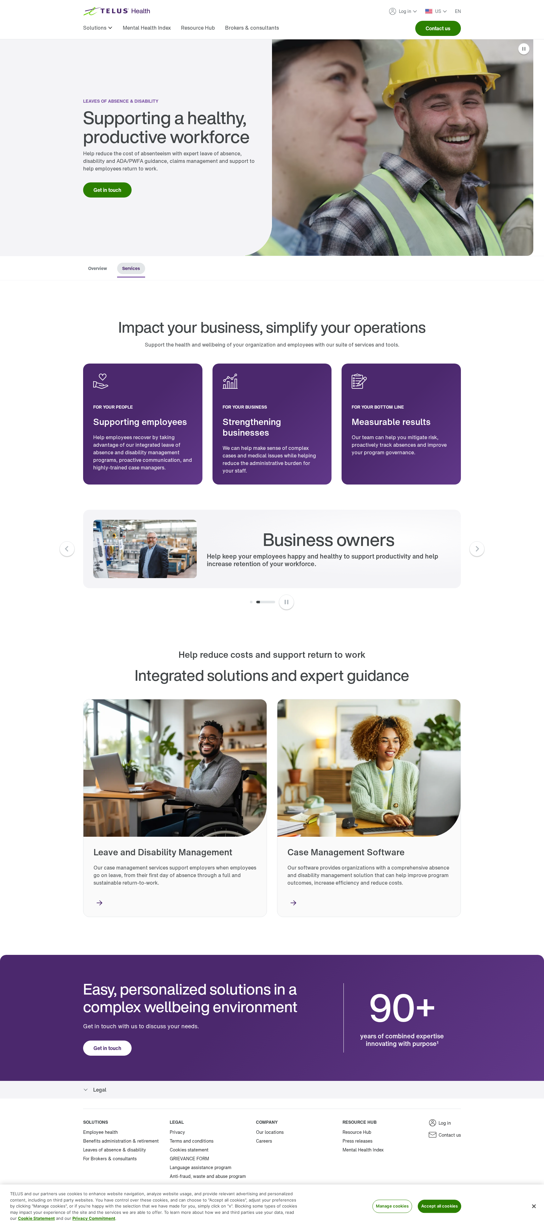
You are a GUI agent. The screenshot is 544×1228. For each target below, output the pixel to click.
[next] (476, 548)
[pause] (286, 602)
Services (131, 268)
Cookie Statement (36, 1218)
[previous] (67, 548)
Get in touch (107, 190)
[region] (272, 1206)
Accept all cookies (439, 1205)
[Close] (534, 1206)
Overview (97, 268)
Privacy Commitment (93, 1218)
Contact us (438, 28)
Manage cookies (392, 1205)
